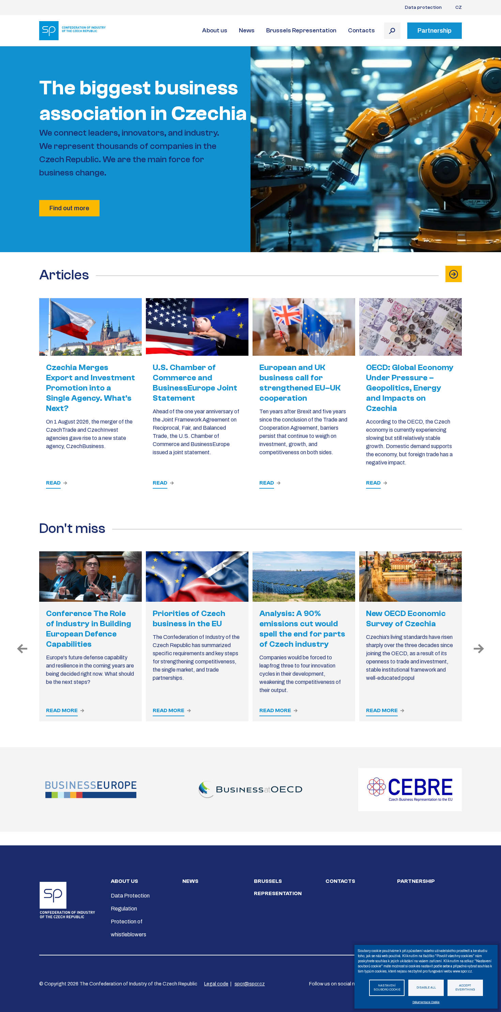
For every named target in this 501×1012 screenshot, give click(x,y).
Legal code (216, 983)
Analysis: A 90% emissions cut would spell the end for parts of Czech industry (302, 629)
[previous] (22, 649)
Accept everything (465, 988)
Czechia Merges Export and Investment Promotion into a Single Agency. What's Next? (90, 388)
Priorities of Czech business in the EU (189, 618)
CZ (458, 7)
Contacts (361, 30)
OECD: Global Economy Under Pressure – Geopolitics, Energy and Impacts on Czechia (410, 388)
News (247, 30)
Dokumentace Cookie (426, 1002)
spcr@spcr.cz (249, 983)
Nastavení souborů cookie (387, 988)
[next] (479, 649)
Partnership (416, 881)
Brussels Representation (301, 30)
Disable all (426, 987)
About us (214, 30)
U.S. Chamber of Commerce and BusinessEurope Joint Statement (195, 383)
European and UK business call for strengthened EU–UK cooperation (299, 383)
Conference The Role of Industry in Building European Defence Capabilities (88, 629)
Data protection (423, 7)
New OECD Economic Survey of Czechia (406, 618)
